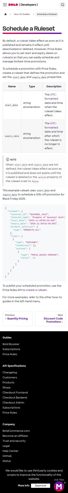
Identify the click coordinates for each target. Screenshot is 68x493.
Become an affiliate (15, 436)
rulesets (8, 57)
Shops (6, 388)
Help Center (11, 451)
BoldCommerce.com (16, 431)
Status (7, 461)
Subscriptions (11, 349)
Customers (10, 377)
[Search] (62, 5)
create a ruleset (36, 290)
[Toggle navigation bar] (5, 4)
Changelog (10, 372)
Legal (6, 446)
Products (8, 382)
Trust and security (14, 441)
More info (23, 486)
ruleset (23, 41)
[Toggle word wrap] (56, 208)
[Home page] (6, 14)
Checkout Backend (15, 398)
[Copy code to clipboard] (61, 208)
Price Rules (10, 354)
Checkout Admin (13, 403)
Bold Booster (11, 344)
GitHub (7, 456)
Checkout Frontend (15, 393)
